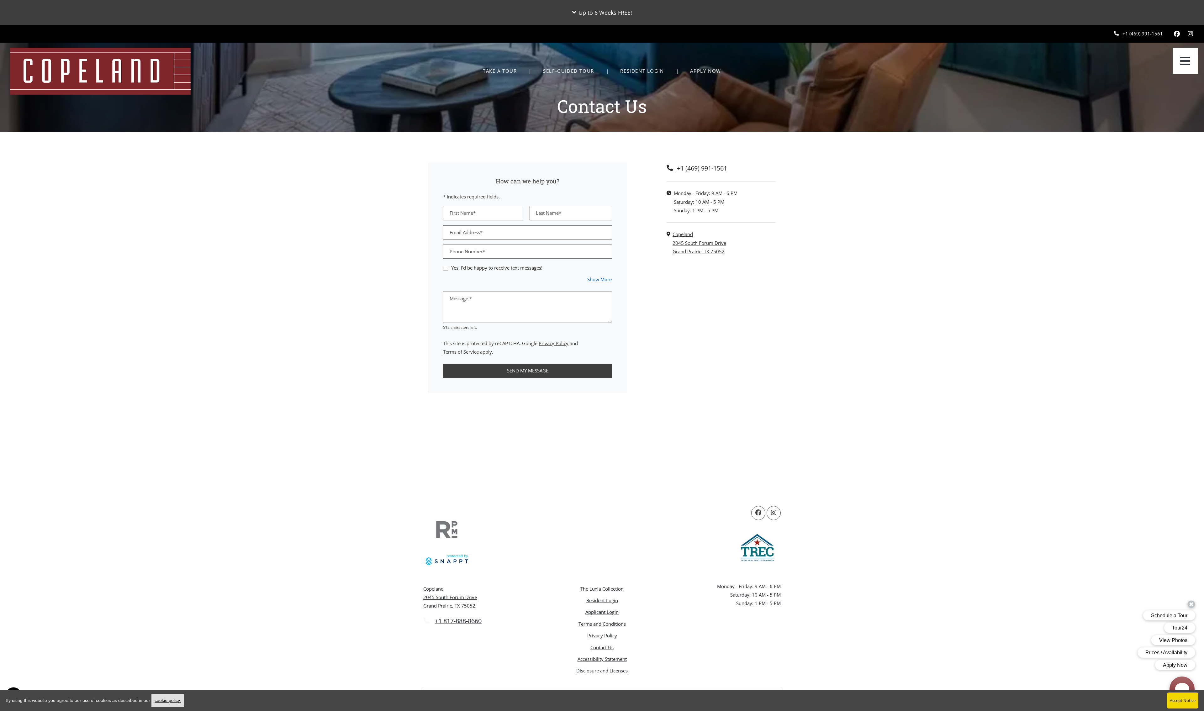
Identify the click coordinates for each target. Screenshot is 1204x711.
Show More (599, 279)
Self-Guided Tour (572, 70)
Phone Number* (467, 251)
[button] (602, 12)
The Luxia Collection (602, 589)
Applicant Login (602, 611)
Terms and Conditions (602, 623)
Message (461, 298)
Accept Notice (1183, 700)
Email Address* (466, 232)
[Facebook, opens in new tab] (1176, 34)
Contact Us (602, 647)
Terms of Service (461, 351)
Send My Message (527, 370)
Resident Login (645, 70)
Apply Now (709, 70)
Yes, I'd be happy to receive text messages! (496, 268)
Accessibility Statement (602, 659)
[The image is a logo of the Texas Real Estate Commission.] (757, 548)
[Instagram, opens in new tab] (1190, 34)
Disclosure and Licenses (602, 670)
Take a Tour (500, 71)
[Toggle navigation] (1185, 61)
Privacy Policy (553, 343)
